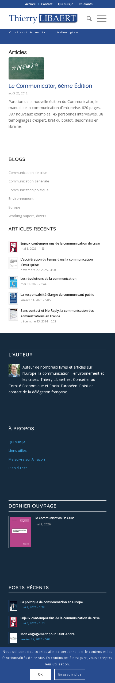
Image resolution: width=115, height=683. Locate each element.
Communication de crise (28, 172)
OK (40, 674)
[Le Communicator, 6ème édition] (26, 68)
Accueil (30, 4)
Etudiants (86, 4)
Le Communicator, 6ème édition (50, 85)
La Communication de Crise (54, 518)
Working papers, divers (27, 215)
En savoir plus (69, 674)
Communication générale (29, 181)
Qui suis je (65, 4)
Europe (14, 207)
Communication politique (29, 189)
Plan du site (18, 467)
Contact (46, 4)
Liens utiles (18, 450)
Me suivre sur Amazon (27, 459)
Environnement (21, 198)
